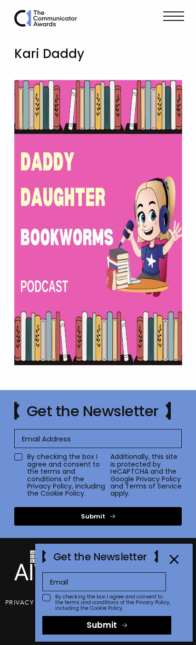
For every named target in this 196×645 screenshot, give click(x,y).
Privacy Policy (49, 486)
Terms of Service (153, 486)
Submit (93, 516)
